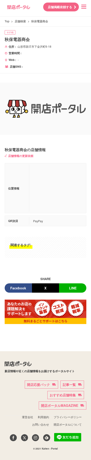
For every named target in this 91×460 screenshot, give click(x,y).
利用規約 (43, 417)
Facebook (18, 288)
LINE (73, 288)
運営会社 (27, 417)
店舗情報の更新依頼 (20, 156)
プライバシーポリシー (68, 417)
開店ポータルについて (68, 424)
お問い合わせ (40, 424)
